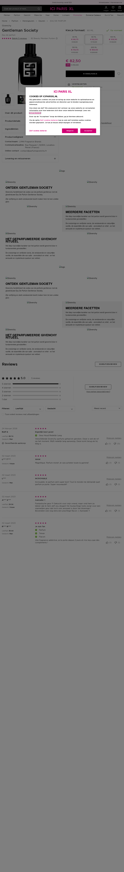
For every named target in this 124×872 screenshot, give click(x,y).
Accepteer (88, 130)
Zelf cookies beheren (38, 130)
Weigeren (70, 130)
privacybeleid (35, 113)
